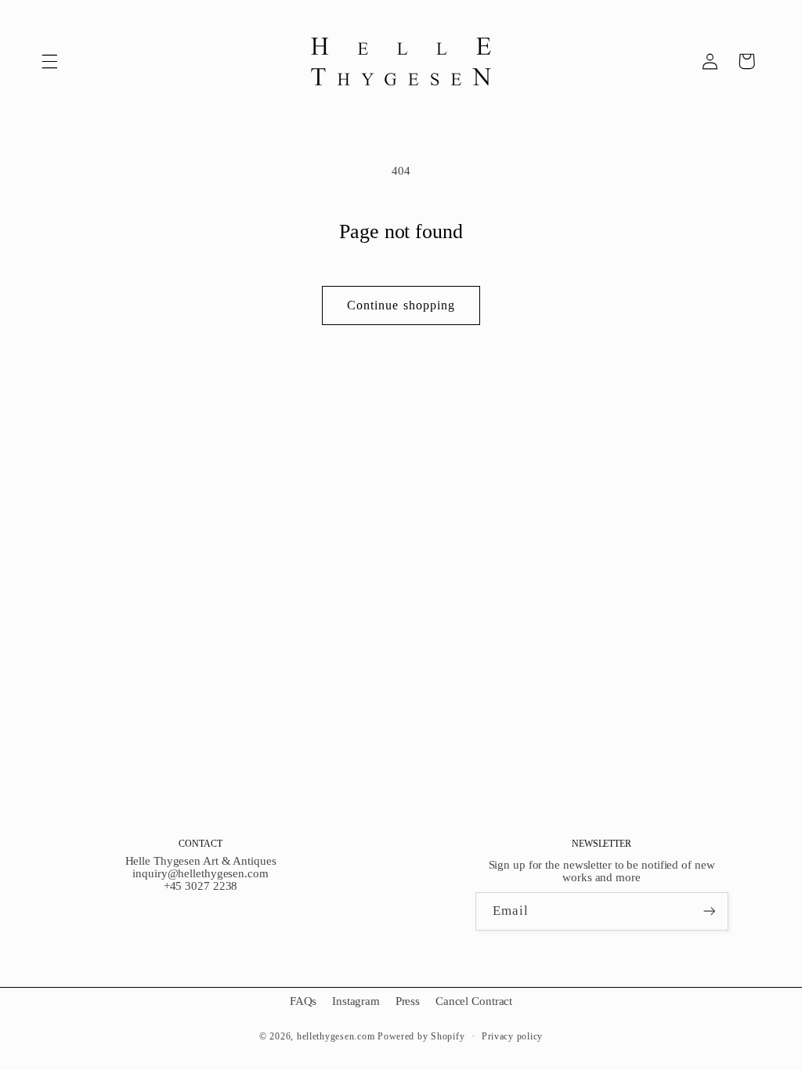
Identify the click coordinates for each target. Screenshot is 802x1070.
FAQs (303, 1001)
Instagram (356, 1001)
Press (408, 1001)
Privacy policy (512, 1036)
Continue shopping (401, 305)
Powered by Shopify (421, 1036)
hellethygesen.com (336, 1036)
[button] (49, 61)
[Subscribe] (709, 911)
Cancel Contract (473, 1001)
